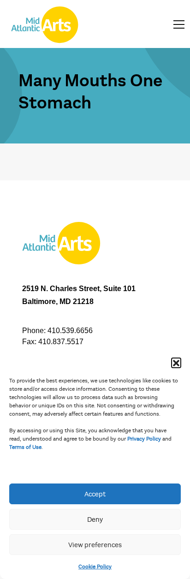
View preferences (95, 545)
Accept (95, 494)
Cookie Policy (95, 566)
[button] (176, 362)
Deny (95, 519)
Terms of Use (25, 447)
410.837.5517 (60, 342)
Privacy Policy (144, 439)
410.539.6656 (70, 330)
